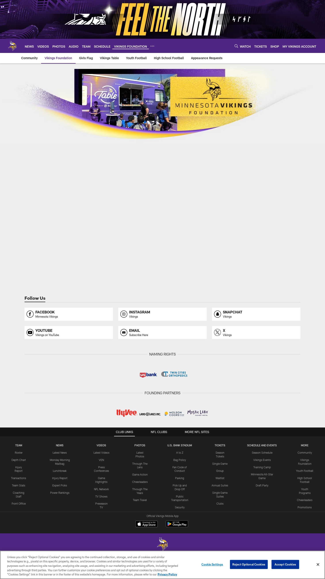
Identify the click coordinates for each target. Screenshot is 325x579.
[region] (162, 565)
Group (220, 470)
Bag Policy (179, 459)
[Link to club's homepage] (12, 46)
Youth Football (304, 470)
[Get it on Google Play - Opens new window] (177, 526)
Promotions (305, 507)
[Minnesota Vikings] (162, 544)
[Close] (318, 564)
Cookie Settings (212, 564)
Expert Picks (59, 485)
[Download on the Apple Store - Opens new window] (146, 524)
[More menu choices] (152, 46)
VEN (101, 459)
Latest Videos (101, 452)
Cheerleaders (140, 481)
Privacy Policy (167, 574)
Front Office (19, 503)
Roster (19, 452)
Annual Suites (220, 485)
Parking (179, 478)
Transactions (18, 478)
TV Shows (101, 496)
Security (180, 507)
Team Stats (18, 485)
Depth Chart (18, 459)
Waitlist (220, 478)
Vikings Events (262, 459)
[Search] (236, 46)
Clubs (220, 503)
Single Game (220, 463)
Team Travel (140, 499)
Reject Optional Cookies (248, 564)
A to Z (179, 452)
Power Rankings (59, 492)
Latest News (60, 452)
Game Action (140, 474)
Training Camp (262, 467)
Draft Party (262, 485)
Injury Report (59, 478)
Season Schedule (262, 452)
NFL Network (101, 489)
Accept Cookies (285, 564)
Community (305, 452)
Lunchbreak (60, 470)
